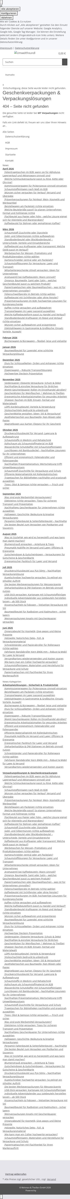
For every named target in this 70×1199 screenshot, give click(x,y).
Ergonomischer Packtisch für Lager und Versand (30, 561)
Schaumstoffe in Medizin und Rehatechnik (27, 440)
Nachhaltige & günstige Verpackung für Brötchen (31, 386)
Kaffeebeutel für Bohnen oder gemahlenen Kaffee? (32, 223)
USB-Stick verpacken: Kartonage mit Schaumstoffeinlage (35, 594)
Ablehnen (6, 17)
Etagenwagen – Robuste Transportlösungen (28, 370)
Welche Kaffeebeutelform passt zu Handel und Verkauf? (35, 314)
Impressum (6, 48)
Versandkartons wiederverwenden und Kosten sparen (33, 658)
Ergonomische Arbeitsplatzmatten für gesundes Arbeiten (35, 396)
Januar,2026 (9, 347)
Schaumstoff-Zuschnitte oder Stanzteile (26, 232)
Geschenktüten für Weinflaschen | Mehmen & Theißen (34, 393)
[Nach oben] (1, 1197)
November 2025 (11, 379)
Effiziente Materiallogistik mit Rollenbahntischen (30, 474)
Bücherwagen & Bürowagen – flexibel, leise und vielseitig (35, 341)
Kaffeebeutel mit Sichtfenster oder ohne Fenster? (31, 297)
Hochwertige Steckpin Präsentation (23, 373)
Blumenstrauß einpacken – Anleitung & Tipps (29, 544)
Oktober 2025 (10, 429)
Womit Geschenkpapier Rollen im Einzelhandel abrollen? (35, 389)
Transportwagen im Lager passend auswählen (29, 311)
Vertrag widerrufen (15, 1174)
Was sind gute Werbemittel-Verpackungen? (28, 497)
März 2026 (8, 229)
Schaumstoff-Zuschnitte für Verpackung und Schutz (32, 470)
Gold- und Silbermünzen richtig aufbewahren (29, 236)
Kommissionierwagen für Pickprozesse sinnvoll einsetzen (35, 185)
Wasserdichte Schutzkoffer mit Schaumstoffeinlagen (33, 446)
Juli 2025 (7, 567)
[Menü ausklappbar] (7, 53)
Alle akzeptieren (10, 8)
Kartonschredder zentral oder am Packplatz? (28, 259)
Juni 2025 (8, 627)
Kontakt (9, 160)
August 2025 (9, 534)
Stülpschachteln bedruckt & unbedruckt (26, 410)
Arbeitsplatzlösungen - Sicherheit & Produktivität (30, 685)
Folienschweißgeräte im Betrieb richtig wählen (29, 294)
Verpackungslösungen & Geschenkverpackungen (30, 772)
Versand (51, 1179)
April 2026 (8, 168)
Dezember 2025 (11, 359)
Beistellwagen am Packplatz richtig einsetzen (29, 206)
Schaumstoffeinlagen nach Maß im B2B (26, 189)
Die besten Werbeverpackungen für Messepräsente (32, 584)
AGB (7, 142)
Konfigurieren (8, 13)
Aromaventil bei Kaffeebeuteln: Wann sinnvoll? (30, 277)
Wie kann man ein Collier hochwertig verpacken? (31, 661)
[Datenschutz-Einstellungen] (1, 2)
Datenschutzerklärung (27, 48)
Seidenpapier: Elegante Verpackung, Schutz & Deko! (32, 382)
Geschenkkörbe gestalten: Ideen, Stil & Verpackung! (32, 413)
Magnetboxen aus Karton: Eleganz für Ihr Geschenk (32, 423)
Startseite (10, 154)
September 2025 (12, 493)
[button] (54, 53)
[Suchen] (64, 61)
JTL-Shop (40, 1190)
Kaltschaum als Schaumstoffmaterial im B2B (28, 443)
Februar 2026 (10, 337)
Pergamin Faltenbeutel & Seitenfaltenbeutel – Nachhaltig (35, 521)
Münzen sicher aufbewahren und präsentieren (30, 324)
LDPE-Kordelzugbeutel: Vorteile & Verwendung (29, 406)
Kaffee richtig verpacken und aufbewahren (27, 307)
